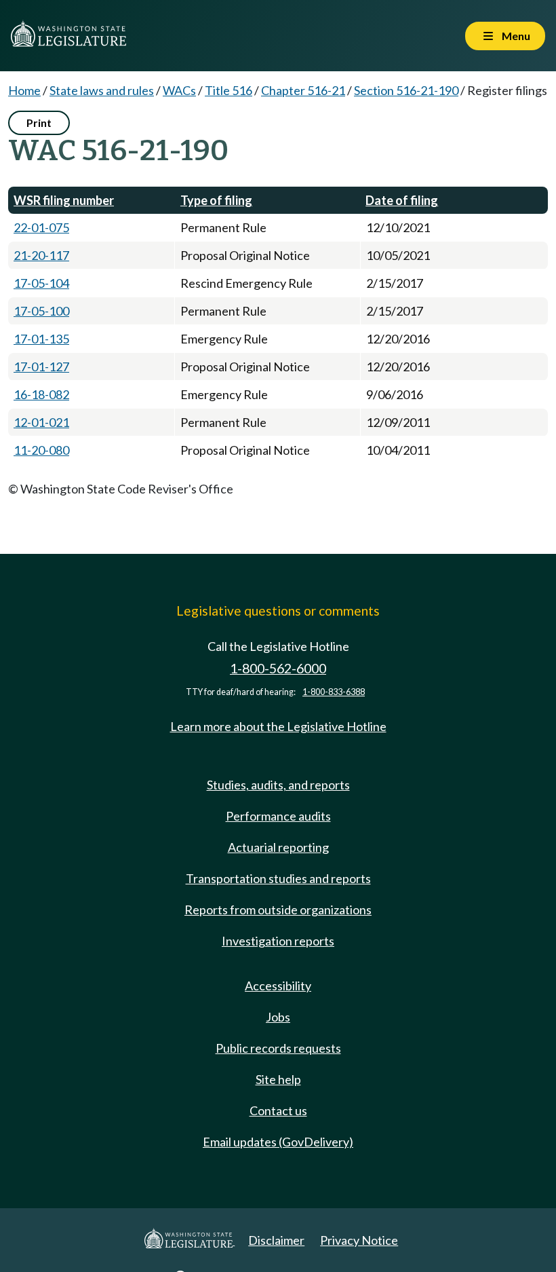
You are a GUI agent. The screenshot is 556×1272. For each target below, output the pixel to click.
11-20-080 (41, 450)
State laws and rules (101, 90)
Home (24, 90)
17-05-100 (41, 310)
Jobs (278, 1016)
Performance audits (278, 815)
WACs (179, 90)
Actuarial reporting (278, 847)
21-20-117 (41, 255)
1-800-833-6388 (333, 692)
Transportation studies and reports (278, 878)
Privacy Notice (359, 1240)
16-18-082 (41, 394)
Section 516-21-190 (406, 90)
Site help (278, 1079)
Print (39, 122)
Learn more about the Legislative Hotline (278, 726)
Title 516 (228, 90)
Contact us (278, 1110)
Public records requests (278, 1048)
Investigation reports (278, 940)
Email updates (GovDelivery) (278, 1141)
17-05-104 (41, 283)
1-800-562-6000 (278, 668)
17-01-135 (41, 338)
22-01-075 (41, 227)
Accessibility (278, 985)
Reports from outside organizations (278, 909)
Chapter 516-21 (303, 90)
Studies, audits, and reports (278, 784)
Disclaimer (276, 1240)
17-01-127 (41, 366)
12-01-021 (41, 422)
